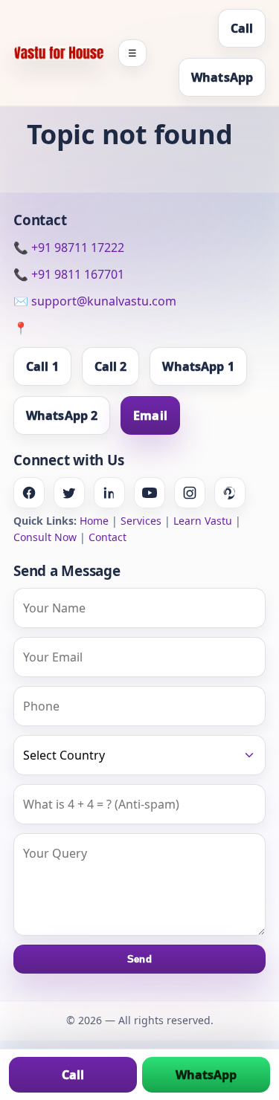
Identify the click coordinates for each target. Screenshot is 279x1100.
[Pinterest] (230, 492)
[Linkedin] (109, 492)
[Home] (59, 52)
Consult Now (45, 537)
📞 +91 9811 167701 (68, 274)
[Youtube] (149, 492)
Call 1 (42, 366)
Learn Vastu (202, 521)
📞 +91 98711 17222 (68, 247)
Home (94, 521)
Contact (107, 537)
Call (242, 28)
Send (139, 959)
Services (141, 521)
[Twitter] (69, 492)
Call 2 (110, 366)
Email (150, 415)
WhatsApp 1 (198, 366)
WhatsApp (222, 77)
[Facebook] (29, 492)
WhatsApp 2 (61, 415)
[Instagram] (189, 492)
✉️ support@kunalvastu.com (94, 301)
